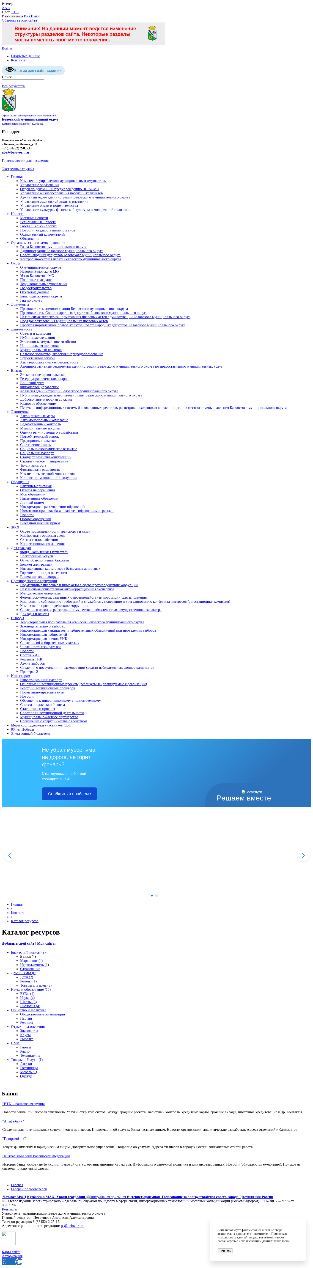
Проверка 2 (29, 672)
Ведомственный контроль (40, 424)
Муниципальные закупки (40, 428)
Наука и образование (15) (31, 989)
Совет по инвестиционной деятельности (52, 713)
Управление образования (39, 185)
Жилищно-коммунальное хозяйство (48, 342)
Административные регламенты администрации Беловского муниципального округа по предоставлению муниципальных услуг (121, 366)
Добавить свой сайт (18, 943)
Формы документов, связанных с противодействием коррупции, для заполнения (83, 597)
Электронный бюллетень (30, 733)
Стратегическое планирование (44, 461)
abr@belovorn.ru (15, 152)
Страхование (30, 969)
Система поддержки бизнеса (42, 705)
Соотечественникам (36, 445)
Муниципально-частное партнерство (49, 717)
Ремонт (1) (28, 981)
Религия (26, 1022)
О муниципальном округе (40, 267)
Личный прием (32, 502)
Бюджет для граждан (36, 564)
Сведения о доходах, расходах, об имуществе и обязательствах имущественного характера (91, 610)
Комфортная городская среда (42, 535)
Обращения (20, 482)
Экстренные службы (18, 169)
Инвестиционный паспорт (41, 680)
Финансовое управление (39, 387)
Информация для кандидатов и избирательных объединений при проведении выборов (88, 630)
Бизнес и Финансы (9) (28, 952)
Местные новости (34, 218)
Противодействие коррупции (34, 581)
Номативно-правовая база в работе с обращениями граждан (67, 511)
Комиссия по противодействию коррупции (54, 606)
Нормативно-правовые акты (42, 692)
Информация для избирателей (43, 634)
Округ (16, 263)
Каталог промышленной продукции (48, 478)
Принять (225, 1251)
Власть (16, 370)
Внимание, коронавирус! (39, 577)
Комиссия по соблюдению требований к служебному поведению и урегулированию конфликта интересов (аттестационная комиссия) (125, 601)
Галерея (17, 1185)
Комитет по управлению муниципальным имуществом (63, 181)
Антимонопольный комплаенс (44, 420)
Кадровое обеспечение (38, 403)
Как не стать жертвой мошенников (47, 474)
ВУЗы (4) (27, 994)
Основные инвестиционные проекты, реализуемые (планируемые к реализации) (83, 684)
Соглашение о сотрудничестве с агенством (53, 721)
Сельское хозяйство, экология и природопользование (61, 354)
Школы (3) (28, 1002)
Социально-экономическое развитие (48, 449)
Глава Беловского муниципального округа (53, 247)
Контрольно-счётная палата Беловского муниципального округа (70, 259)
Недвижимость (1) (34, 965)
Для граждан (21, 548)
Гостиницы (29, 1068)
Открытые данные (25, 56)
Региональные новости (38, 222)
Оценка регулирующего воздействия (49, 432)
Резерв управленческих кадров (44, 379)
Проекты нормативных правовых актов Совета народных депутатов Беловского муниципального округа (102, 325)
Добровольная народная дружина (46, 399)
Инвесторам (20, 676)
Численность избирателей (40, 647)
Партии (26, 1018)
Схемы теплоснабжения (39, 540)
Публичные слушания (37, 337)
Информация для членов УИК (43, 639)
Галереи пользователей (29, 1189)
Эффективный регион (37, 358)
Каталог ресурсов (24, 921)
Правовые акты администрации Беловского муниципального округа (74, 309)
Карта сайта (11, 1252)
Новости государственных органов (47, 230)
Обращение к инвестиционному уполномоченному (60, 700)
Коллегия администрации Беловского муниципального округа (69, 391)
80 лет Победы (22, 729)
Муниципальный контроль (41, 350)
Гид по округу (31, 300)
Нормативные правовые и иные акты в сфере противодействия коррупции (79, 585)
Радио (25, 1051)
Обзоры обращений (35, 519)
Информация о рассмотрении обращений (52, 507)
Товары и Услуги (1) (27, 1060)
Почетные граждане (36, 280)
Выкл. (36, 16)
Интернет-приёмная (36, 486)
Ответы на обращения (37, 490)
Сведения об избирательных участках (49, 643)
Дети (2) (26, 977)
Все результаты (13, 86)
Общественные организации (42, 1014)
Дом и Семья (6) (23, 973)
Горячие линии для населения (25, 160)
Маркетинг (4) (31, 961)
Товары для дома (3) (36, 985)
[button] (152, 896)
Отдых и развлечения (28, 1027)
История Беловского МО (39, 271)
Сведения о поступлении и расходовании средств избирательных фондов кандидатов (87, 667)
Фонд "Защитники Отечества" (44, 552)
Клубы (25, 1035)
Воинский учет (32, 383)
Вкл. (27, 16)
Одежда (26, 1076)
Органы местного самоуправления (38, 243)
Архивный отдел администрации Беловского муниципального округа (75, 197)
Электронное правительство (42, 375)
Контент (17, 913)
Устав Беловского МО (37, 276)
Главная (17, 177)
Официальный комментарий (42, 234)
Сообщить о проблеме (69, 794)
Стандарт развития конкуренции (45, 457)
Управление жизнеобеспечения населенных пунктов (61, 193)
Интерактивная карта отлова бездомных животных (60, 568)
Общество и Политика (28, 1010)
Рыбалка (26, 1039)
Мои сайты (46, 943)
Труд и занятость (33, 465)
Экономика (20, 412)
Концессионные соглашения (42, 544)
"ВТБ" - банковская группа (23, 1104)
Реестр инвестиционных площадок (47, 688)
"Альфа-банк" (13, 1121)
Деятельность (21, 329)
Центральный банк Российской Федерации (36, 1156)
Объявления (29, 238)
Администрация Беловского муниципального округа (61, 251)
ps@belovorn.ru (72, 1226)
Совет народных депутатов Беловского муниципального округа (70, 255)
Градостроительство (36, 288)
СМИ (15, 1043)
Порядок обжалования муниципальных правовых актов (64, 321)
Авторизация (12, 1256)
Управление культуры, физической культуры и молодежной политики (75, 210)
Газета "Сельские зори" (38, 226)
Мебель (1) (28, 1072)
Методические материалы (40, 593)
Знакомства (29, 1031)
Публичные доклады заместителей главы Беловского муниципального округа (81, 395)
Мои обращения (32, 494)
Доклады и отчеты (34, 614)
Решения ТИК (31, 659)
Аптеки (26, 1064)
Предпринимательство (38, 441)
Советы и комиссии (35, 333)
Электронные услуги (36, 556)
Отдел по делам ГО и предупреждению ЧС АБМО (59, 189)
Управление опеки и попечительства (49, 205)
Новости (18, 214)
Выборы (17, 618)
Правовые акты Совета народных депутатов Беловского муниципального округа (83, 313)
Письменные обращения (39, 498)
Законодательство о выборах (42, 626)
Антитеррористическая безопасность (49, 362)
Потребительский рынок (39, 436)
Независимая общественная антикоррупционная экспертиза (67, 589)
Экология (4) (30, 1006)
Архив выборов (32, 663)
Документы (20, 304)
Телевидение (30, 1055)
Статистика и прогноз (37, 709)
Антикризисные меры (37, 416)
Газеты (25, 1047)
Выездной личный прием (40, 523)
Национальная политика (39, 346)
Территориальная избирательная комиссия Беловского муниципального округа (82, 622)
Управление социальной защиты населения (54, 201)
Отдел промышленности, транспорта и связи (55, 531)
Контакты (18, 60)
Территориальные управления (43, 284)
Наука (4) (27, 998)
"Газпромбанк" (14, 1139)
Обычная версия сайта (19, 20)
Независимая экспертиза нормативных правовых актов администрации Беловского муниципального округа (105, 317)
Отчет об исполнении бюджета (44, 560)
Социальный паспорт (37, 453)
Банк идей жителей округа (41, 296)
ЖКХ (15, 527)
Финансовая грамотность (40, 469)
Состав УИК (30, 655)
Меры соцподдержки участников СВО (41, 725)
